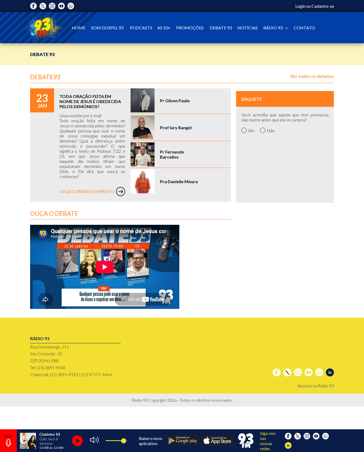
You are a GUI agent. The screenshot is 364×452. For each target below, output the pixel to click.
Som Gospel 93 (107, 27)
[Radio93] (43, 27)
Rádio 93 (273, 27)
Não (271, 130)
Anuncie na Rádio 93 (316, 385)
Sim (251, 130)
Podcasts (141, 27)
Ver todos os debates (312, 76)
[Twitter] (42, 6)
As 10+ (164, 27)
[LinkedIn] (330, 372)
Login (300, 6)
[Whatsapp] (70, 6)
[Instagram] (52, 6)
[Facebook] (33, 6)
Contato (304, 27)
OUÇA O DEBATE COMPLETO (86, 191)
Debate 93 (221, 27)
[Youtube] (61, 6)
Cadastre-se (323, 6)
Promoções (190, 27)
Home (78, 27)
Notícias (247, 27)
